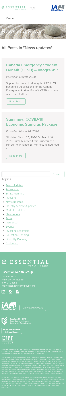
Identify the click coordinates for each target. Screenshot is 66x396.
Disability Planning (16, 239)
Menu (9, 18)
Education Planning (17, 235)
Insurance (11, 222)
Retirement (12, 189)
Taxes (9, 218)
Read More (15, 101)
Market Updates (15, 210)
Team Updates (14, 185)
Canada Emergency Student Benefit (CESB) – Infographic (32, 68)
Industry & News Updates (21, 206)
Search (57, 174)
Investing (11, 197)
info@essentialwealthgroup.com (18, 285)
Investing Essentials (17, 230)
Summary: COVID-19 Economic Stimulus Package (32, 122)
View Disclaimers (33, 308)
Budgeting (12, 243)
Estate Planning (15, 193)
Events (10, 226)
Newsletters (13, 214)
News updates (14, 202)
